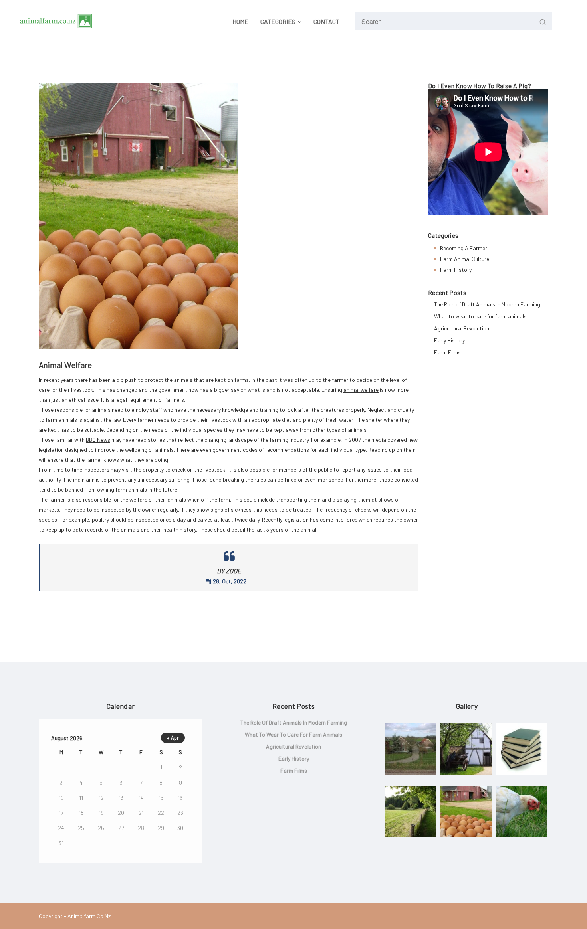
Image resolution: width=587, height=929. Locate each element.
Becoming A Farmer (463, 248)
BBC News (98, 439)
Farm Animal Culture (464, 258)
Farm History (456, 269)
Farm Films (447, 352)
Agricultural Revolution (461, 328)
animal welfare (361, 389)
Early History (449, 340)
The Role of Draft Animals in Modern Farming (487, 304)
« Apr (173, 738)
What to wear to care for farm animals (480, 316)
